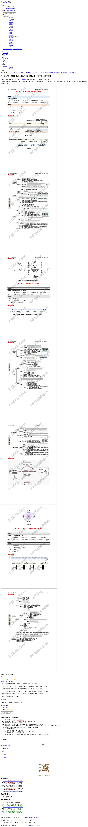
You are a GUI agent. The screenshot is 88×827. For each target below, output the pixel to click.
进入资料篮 (9, 745)
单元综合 (72, 72)
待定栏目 (11, 46)
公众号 (5, 66)
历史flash (11, 33)
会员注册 (8, 2)
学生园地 (11, 29)
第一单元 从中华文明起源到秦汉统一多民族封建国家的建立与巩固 (52, 72)
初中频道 (11, 22)
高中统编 (11, 17)
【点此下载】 (20, 720)
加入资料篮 (3, 745)
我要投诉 (3, 681)
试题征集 (5, 49)
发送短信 (4, 757)
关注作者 (4, 759)
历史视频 (11, 32)
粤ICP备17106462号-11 (34, 817)
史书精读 (11, 35)
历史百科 (11, 30)
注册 (7, 707)
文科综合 (11, 27)
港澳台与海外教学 (13, 36)
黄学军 (23, 79)
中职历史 (11, 26)
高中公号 (11, 67)
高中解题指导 (12, 23)
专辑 (4, 64)
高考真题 (11, 20)
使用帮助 (8, 10)
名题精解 (11, 37)
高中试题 (11, 45)
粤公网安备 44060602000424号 (32, 825)
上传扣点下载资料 (10, 6)
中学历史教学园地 (12, 72)
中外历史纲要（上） (29, 72)
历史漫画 (11, 43)
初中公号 (11, 68)
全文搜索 (5, 14)
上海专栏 (11, 42)
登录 (4, 707)
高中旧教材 (11, 19)
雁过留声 (11, 40)
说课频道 (11, 39)
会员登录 (3, 2)
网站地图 (13, 10)
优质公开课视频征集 (17, 49)
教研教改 (11, 24)
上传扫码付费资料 (10, 8)
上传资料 (3, 5)
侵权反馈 (10, 49)
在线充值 (3, 10)
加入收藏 (7, 681)
